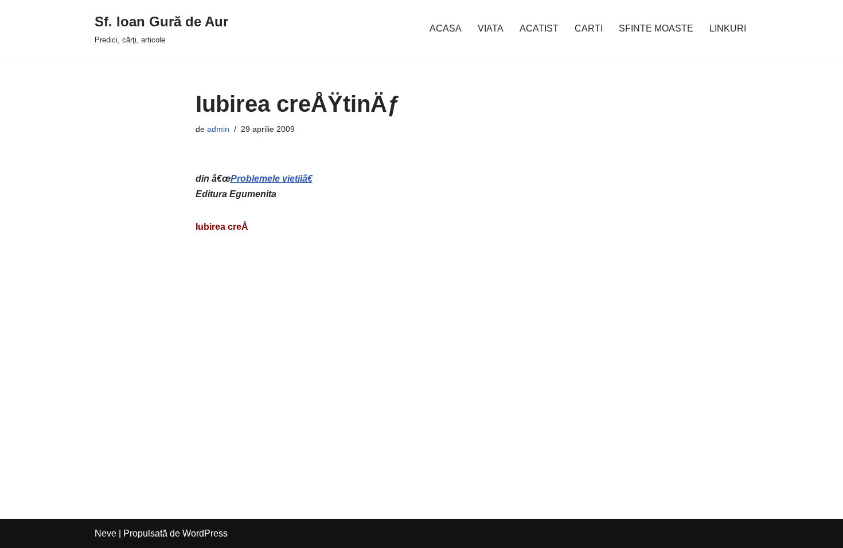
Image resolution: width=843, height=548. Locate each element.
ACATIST (539, 28)
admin (218, 129)
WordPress (205, 533)
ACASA (446, 28)
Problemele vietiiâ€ (272, 178)
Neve (105, 533)
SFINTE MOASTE (656, 28)
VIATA (491, 28)
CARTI (589, 28)
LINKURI (727, 28)
